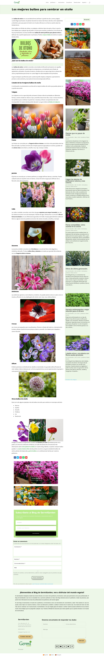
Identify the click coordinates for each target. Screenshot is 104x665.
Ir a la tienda (36, 478)
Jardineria (52, 2)
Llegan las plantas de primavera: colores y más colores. (75, 181)
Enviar (81, 640)
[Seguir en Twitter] (18, 457)
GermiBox (35, 490)
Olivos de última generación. (77, 269)
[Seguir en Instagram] (20, 457)
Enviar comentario (37, 577)
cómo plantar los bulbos (28, 446)
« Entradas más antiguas (71, 379)
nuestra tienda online (23, 449)
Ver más (36, 497)
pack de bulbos (33, 451)
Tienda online (77, 2)
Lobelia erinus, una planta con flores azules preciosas (77, 354)
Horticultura (61, 2)
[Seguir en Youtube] (26, 457)
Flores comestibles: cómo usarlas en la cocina (75, 226)
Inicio (47, 2)
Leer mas (77, 68)
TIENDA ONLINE (25, 636)
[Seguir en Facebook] (15, 457)
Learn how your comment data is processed (42, 584)
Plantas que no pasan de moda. (75, 134)
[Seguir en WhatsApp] (23, 457)
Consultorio (69, 2)
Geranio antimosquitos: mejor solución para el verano (77, 310)
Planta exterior (74, 186)
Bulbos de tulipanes (54, 102)
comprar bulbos (46, 35)
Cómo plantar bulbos (77, 56)
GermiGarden (70, 137)
